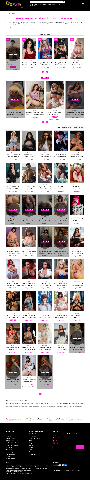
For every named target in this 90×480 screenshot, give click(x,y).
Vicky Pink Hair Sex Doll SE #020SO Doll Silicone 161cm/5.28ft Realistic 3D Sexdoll (29, 64)
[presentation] (43, 72)
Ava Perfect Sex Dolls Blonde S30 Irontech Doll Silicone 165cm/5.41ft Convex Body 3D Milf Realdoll (45, 348)
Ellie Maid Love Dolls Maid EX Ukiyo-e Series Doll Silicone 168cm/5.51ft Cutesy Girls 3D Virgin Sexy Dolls (61, 156)
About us (8, 434)
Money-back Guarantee (12, 445)
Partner (8, 456)
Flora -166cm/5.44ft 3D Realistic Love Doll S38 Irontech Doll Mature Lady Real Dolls (13, 64)
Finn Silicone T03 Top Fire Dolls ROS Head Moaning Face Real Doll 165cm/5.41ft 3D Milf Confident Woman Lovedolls (77, 64)
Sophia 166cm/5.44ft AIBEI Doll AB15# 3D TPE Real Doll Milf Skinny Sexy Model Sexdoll (45, 188)
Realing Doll (57, 4)
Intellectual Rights (10, 454)
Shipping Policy (10, 440)
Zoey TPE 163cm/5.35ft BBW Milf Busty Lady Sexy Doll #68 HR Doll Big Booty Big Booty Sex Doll (29, 252)
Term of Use (9, 449)
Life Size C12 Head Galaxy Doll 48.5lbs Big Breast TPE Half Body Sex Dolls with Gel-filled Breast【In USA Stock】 (55, 114)
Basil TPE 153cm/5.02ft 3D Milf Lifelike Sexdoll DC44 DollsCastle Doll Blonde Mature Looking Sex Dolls (13, 156)
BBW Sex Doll (33, 5)
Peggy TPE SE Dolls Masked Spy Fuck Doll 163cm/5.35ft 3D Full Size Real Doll (45, 64)
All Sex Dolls (58, 9)
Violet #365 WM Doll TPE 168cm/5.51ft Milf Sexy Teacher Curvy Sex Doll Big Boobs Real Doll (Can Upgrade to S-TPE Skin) (13, 188)
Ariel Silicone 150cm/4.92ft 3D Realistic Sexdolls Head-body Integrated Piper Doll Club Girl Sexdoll (61, 64)
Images (31, 443)
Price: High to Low (66, 127)
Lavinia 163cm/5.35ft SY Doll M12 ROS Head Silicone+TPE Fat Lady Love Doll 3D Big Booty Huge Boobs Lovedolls (13, 284)
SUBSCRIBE (80, 447)
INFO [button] (70, 9)
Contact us (8, 436)
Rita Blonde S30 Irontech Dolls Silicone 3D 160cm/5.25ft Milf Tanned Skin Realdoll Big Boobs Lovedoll (77, 156)
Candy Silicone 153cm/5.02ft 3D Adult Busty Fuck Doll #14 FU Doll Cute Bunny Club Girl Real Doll (45, 316)
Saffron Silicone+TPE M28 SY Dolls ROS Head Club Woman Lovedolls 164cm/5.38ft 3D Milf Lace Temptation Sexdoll (29, 284)
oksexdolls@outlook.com (61, 438)
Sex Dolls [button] (35, 9)
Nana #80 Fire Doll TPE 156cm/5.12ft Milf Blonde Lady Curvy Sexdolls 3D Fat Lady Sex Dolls (61, 284)
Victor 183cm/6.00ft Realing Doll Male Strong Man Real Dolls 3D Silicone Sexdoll (29, 188)
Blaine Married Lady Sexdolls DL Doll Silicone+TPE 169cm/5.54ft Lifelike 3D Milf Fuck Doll (29, 156)
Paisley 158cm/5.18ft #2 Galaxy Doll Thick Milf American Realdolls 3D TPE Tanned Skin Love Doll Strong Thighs (29, 348)
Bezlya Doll (51, 4)
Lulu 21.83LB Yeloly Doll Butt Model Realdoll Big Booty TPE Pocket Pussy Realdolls (13, 316)
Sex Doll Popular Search (35, 438)
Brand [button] (42, 9)
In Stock (20, 8)
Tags (30, 440)
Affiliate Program (10, 458)
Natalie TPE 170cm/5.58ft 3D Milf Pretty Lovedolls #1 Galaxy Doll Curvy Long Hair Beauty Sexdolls (61, 348)
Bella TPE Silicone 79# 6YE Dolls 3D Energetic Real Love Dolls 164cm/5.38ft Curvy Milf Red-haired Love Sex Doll (13, 348)
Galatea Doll (38, 4)
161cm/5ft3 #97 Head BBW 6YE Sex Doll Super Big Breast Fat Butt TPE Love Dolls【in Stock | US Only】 (13, 252)
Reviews (31, 447)
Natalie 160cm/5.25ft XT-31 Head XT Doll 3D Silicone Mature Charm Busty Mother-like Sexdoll (29, 316)
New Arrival (27, 9)
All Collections (33, 436)
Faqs (30, 449)
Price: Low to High (78, 127)
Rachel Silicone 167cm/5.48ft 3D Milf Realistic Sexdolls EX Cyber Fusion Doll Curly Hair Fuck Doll (45, 156)
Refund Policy (9, 447)
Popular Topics (33, 454)
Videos (31, 445)
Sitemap (31, 452)
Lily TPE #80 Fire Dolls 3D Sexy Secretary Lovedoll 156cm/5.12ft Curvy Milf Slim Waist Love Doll (45, 284)
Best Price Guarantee (11, 443)
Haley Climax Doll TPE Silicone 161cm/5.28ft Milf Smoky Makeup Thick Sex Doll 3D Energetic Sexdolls (61, 316)
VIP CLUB (65, 9)
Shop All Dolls (32, 434)
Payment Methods (11, 438)
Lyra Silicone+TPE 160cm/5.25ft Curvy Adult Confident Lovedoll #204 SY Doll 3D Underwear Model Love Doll (77, 252)
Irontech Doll (45, 4)
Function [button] (49, 9)
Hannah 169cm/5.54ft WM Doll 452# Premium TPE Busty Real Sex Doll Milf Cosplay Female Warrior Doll (77, 316)
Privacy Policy (9, 452)
